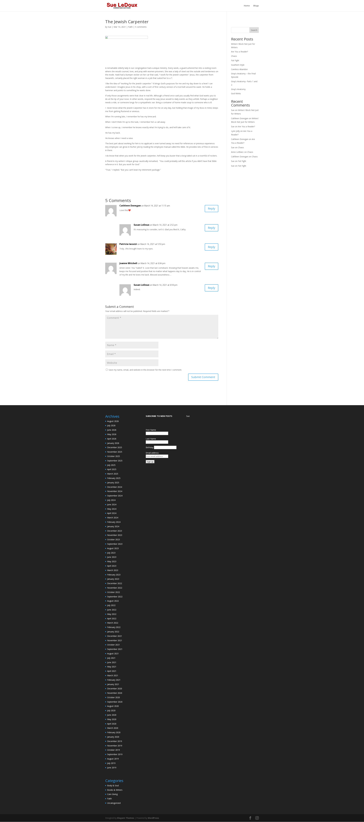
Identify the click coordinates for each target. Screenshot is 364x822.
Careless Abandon (239, 69)
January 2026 (113, 443)
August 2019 (113, 758)
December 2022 (114, 583)
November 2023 (114, 535)
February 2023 (113, 574)
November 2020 (114, 693)
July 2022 (111, 605)
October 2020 (113, 697)
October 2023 (113, 539)
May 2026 (111, 434)
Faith (130, 26)
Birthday (149, 447)
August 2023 (113, 548)
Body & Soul (113, 785)
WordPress (153, 818)
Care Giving (112, 794)
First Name (151, 430)
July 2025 (111, 465)
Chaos (234, 56)
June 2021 (111, 662)
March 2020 (112, 728)
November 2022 (114, 587)
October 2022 (113, 592)
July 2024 (111, 500)
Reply (211, 208)
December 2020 (114, 688)
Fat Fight (235, 60)
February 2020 (113, 732)
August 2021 (113, 653)
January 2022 (113, 631)
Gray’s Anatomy (238, 89)
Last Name (151, 438)
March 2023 (112, 570)
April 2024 (111, 513)
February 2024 (113, 522)
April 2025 (111, 469)
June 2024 (111, 504)
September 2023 (114, 544)
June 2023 (111, 557)
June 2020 (111, 715)
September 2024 (114, 495)
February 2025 (113, 478)
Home (247, 6)
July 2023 (111, 552)
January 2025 (113, 482)
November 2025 (114, 451)
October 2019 (113, 750)
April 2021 (111, 671)
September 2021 (114, 649)
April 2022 (111, 618)
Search (254, 30)
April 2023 (111, 565)
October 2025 (113, 456)
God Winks (236, 93)
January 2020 (113, 736)
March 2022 (112, 622)
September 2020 (114, 701)
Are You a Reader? (239, 51)
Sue (109, 26)
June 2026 (111, 430)
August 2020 (113, 706)
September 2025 (114, 460)
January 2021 (113, 684)
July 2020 (111, 710)
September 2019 (114, 754)
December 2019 (114, 741)
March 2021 (112, 675)
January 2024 (113, 526)
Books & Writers (114, 790)
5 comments (141, 26)
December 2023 (114, 530)
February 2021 (113, 679)
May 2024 (111, 509)
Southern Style (237, 64)
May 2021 (111, 666)
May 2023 (111, 561)
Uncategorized (114, 803)
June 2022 (111, 609)
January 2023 (113, 579)
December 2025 (114, 447)
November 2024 (114, 491)
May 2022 (111, 614)
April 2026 (111, 438)
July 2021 (111, 658)
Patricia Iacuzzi (128, 244)
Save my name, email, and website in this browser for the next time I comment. (145, 369)
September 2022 (114, 596)
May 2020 (111, 719)
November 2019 (114, 745)
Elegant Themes (125, 818)
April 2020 (111, 723)
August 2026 (113, 421)
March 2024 (112, 517)
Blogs (256, 6)
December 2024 (114, 487)
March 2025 (112, 473)
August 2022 (113, 600)
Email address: (152, 452)
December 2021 (114, 636)
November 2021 (114, 640)
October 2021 (113, 644)
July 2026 (111, 425)
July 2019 (111, 763)
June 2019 (111, 767)
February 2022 (113, 627)
